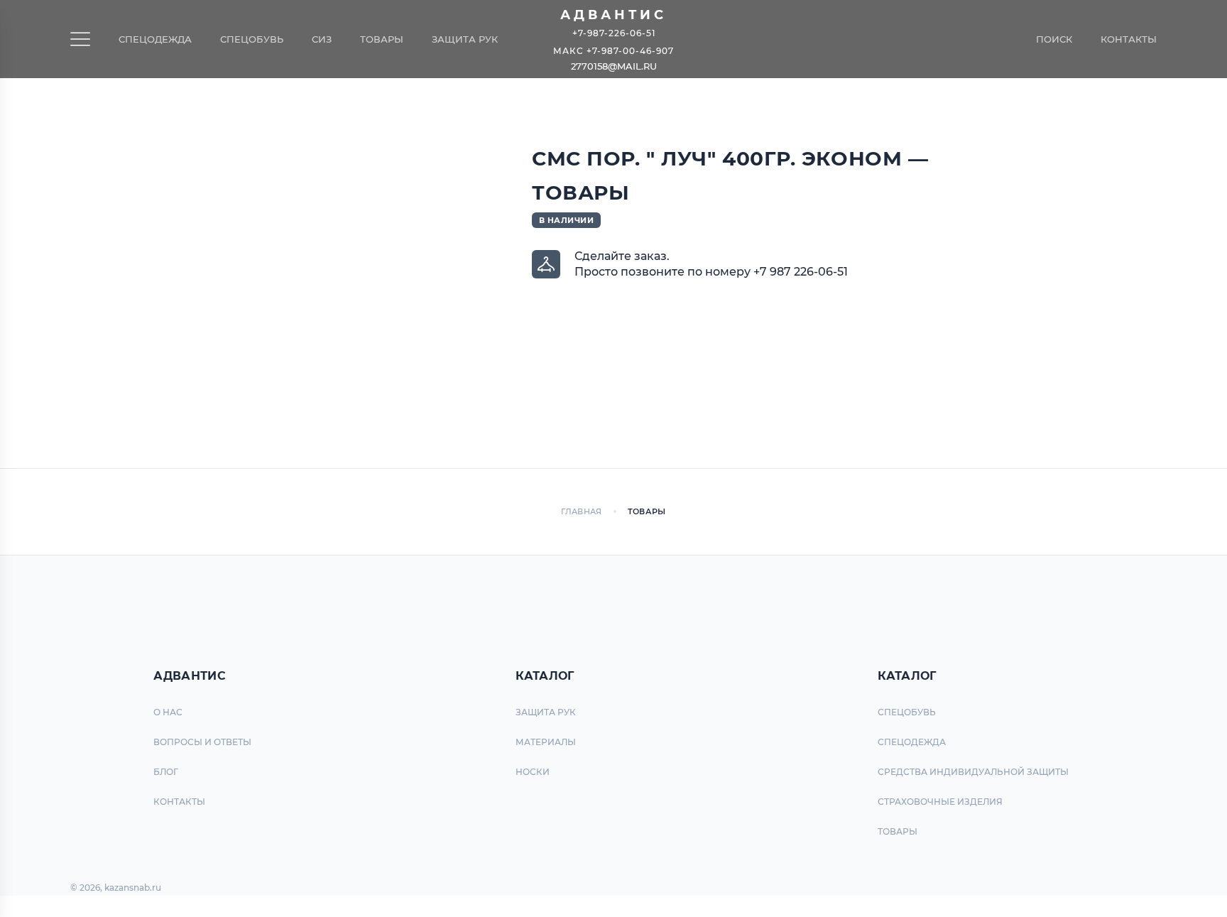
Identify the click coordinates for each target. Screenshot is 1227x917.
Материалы (546, 742)
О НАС (167, 712)
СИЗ (322, 39)
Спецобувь (251, 39)
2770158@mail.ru (614, 66)
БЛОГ (165, 771)
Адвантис (613, 15)
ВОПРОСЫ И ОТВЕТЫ (202, 742)
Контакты (1129, 39)
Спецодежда (155, 39)
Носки (533, 771)
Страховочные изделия (940, 801)
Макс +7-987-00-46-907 (613, 50)
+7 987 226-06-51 (800, 271)
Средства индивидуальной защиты (973, 771)
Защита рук (465, 39)
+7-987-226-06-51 (613, 32)
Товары (381, 39)
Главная (581, 511)
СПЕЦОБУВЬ (907, 712)
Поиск (1054, 39)
